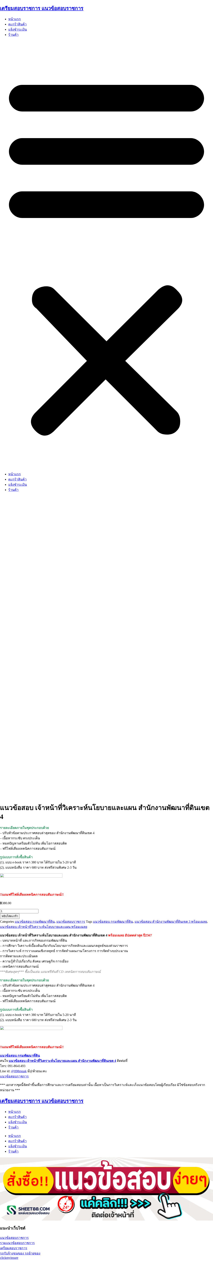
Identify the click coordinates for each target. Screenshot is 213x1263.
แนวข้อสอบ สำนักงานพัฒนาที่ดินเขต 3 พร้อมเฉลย (171, 921)
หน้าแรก (14, 19)
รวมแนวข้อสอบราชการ (17, 1243)
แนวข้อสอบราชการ (70, 921)
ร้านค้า (13, 34)
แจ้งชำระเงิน (17, 29)
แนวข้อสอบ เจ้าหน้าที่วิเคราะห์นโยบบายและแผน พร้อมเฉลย (43, 927)
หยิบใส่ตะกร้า (10, 916)
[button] (106, 254)
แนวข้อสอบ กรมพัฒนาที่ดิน (35, 921)
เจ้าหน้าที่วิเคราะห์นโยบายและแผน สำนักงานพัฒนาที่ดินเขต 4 (71, 1060)
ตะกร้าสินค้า (17, 24)
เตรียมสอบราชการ (13, 1248)
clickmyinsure (9, 1257)
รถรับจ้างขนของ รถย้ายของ (20, 1253)
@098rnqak (19, 1071)
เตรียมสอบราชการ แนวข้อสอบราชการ (41, 8)
